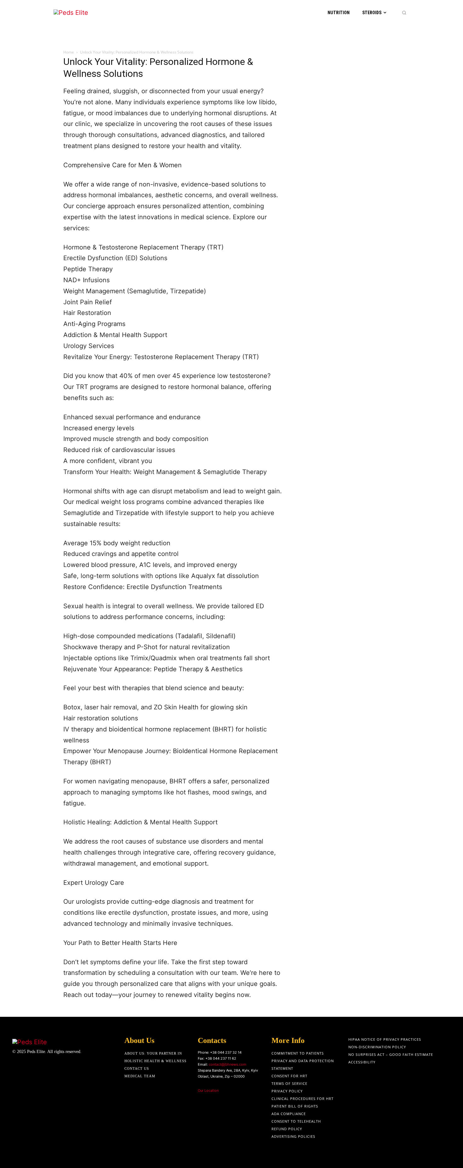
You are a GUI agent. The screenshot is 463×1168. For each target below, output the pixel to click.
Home (68, 52)
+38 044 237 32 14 (226, 1052)
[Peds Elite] (85, 12)
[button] (404, 12)
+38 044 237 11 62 (220, 1058)
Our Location (208, 1090)
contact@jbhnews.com (227, 1064)
